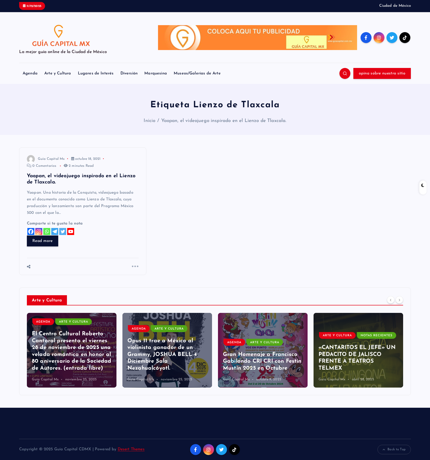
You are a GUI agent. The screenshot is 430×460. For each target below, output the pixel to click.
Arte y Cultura (57, 73)
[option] (71, 350)
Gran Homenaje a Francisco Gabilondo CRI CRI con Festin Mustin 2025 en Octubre (262, 361)
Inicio (149, 120)
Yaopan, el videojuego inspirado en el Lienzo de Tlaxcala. (223, 120)
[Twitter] (62, 231)
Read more (42, 241)
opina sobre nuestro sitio (382, 73)
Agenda (30, 73)
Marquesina (155, 73)
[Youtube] (70, 231)
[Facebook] (30, 231)
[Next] (399, 299)
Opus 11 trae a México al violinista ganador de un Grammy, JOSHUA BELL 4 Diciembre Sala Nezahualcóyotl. (162, 354)
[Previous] (390, 299)
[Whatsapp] (46, 231)
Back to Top (396, 449)
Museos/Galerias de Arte (197, 73)
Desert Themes (131, 449)
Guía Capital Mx (51, 159)
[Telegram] (54, 231)
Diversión (129, 73)
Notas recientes (376, 335)
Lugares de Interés (96, 73)
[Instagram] (38, 231)
